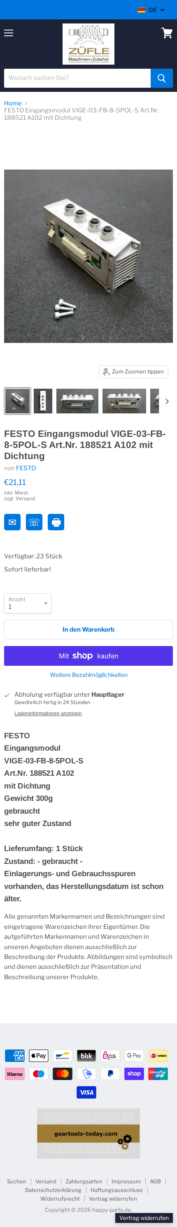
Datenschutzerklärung (53, 1190)
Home (13, 103)
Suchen (16, 1181)
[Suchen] (162, 78)
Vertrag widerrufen (113, 1198)
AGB (155, 1181)
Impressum (126, 1181)
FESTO (26, 468)
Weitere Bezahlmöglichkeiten (89, 675)
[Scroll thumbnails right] (165, 401)
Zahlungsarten (83, 1181)
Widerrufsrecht (60, 1198)
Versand (45, 1181)
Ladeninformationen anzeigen (48, 713)
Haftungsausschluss (117, 1190)
